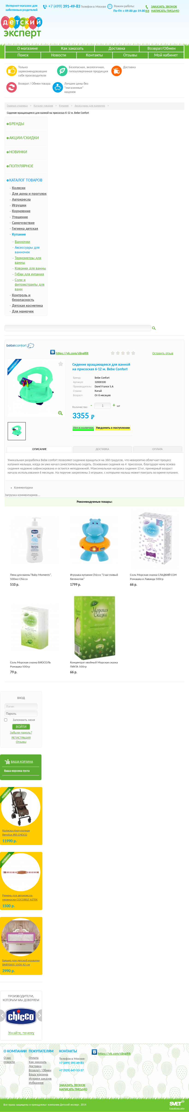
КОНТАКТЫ (68, 1051)
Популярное (21, 166)
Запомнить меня (24, 720)
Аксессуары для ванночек (90, 105)
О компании (15, 1051)
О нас (7, 1058)
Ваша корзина (38, 1074)
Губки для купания (29, 274)
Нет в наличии (83, 428)
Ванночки (22, 242)
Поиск (23, 55)
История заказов (40, 1079)
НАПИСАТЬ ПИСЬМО (73, 1089)
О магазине (27, 48)
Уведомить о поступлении (113, 427)
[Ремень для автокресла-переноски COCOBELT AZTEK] (20, 872)
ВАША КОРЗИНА (22, 762)
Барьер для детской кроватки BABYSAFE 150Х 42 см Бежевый (21, 964)
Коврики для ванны (30, 268)
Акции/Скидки (24, 138)
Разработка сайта (176, 1108)
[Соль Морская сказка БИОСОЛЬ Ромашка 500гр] (34, 627)
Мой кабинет (166, 55)
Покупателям (41, 1051)
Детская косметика (27, 306)
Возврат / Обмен (40, 1070)
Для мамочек (23, 311)
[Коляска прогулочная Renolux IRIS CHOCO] (20, 807)
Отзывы (130, 55)
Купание (64, 105)
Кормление (21, 211)
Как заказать (72, 48)
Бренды (16, 124)
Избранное (36, 1083)
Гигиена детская (25, 229)
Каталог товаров (43, 105)
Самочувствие (23, 223)
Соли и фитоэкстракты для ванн (29, 284)
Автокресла (21, 200)
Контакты (94, 55)
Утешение (20, 217)
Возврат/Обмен (162, 48)
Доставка (117, 48)
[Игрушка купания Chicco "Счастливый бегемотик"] (94, 540)
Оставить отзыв (162, 353)
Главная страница (17, 105)
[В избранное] (60, 363)
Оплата (33, 1058)
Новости (58, 55)
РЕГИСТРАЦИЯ (21, 738)
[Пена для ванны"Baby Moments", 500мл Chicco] (34, 540)
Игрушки (19, 205)
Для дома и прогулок (29, 194)
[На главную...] (21, 38)
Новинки (18, 152)
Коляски (18, 188)
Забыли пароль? (21, 733)
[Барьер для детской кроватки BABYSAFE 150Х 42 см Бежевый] (20, 937)
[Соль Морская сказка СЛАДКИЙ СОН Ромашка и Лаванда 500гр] (154, 540)
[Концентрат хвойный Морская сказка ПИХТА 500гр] (94, 627)
